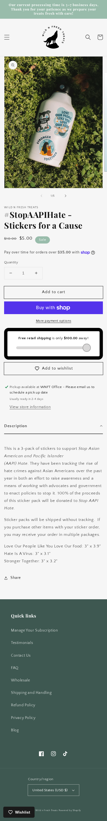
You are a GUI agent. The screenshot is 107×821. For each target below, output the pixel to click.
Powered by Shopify (70, 810)
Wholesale (20, 680)
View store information (30, 407)
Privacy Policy (23, 718)
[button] (7, 37)
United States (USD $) (49, 790)
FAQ (15, 668)
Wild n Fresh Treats (46, 810)
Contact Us (21, 655)
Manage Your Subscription (34, 630)
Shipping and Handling (31, 693)
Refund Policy (23, 705)
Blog (15, 730)
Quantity (11, 262)
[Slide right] (66, 196)
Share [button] (15, 578)
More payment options (53, 321)
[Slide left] (41, 196)
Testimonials (22, 643)
